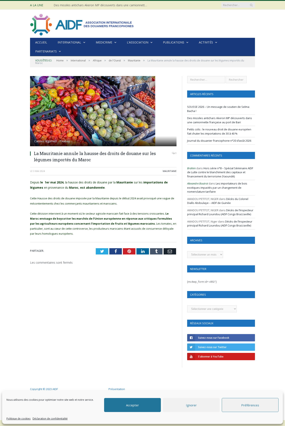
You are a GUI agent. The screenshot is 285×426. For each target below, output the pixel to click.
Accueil (41, 42)
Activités (206, 42)
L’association (137, 42)
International (69, 42)
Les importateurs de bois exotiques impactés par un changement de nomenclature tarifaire (217, 187)
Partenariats (46, 51)
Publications (173, 42)
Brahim (191, 168)
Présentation (116, 389)
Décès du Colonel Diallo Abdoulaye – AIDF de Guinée (217, 201)
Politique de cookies (18, 418)
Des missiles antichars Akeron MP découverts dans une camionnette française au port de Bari (102, 5)
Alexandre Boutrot (197, 183)
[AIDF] (82, 23)
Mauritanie (170, 171)
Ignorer (191, 405)
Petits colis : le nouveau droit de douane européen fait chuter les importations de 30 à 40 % (219, 131)
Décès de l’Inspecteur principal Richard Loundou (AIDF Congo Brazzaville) (220, 212)
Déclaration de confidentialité (50, 418)
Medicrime (104, 42)
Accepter (132, 405)
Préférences (250, 405)
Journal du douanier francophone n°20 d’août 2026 (219, 140)
